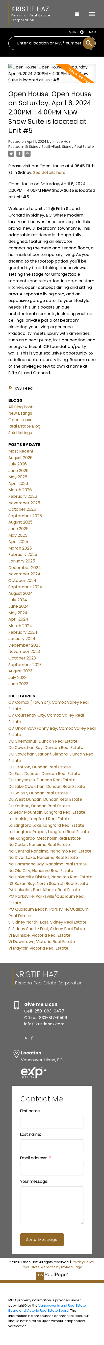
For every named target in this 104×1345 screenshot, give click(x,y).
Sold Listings (20, 433)
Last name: (30, 1134)
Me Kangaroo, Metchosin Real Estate (44, 838)
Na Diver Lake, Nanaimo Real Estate (43, 857)
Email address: (34, 1158)
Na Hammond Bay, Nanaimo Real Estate (47, 864)
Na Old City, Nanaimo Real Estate (40, 871)
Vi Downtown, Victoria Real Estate (41, 942)
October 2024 (22, 580)
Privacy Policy (83, 1262)
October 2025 (22, 509)
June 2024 (18, 606)
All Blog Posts (21, 407)
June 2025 (18, 529)
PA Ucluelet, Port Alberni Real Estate (44, 890)
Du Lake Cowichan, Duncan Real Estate (46, 786)
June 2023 (18, 684)
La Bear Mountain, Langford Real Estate (46, 812)
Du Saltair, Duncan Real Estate (38, 793)
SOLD (92, 32)
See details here (49, 172)
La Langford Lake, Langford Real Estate (46, 825)
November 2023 (24, 651)
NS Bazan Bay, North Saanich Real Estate (48, 883)
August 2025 (20, 522)
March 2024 (20, 626)
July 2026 (17, 464)
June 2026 (18, 471)
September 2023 (25, 665)
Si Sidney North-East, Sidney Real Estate (47, 922)
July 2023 (17, 677)
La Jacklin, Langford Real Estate (39, 819)
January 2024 (21, 639)
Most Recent (21, 451)
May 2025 (17, 535)
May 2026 (17, 477)
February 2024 (22, 632)
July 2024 (17, 600)
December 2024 (24, 568)
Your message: (34, 1181)
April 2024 (18, 619)
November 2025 (24, 503)
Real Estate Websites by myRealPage (52, 1267)
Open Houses (21, 420)
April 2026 (18, 483)
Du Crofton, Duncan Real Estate (39, 767)
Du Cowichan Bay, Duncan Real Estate (45, 747)
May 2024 (18, 613)
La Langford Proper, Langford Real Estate (48, 832)
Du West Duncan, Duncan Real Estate (45, 799)
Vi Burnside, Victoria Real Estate (39, 935)
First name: (30, 1111)
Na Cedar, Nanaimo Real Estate (39, 844)
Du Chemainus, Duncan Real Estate (42, 741)
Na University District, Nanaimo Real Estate (50, 877)
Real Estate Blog (24, 426)
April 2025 (18, 542)
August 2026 (20, 458)
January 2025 (21, 561)
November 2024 (24, 574)
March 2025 (20, 548)
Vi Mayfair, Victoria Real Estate (38, 948)
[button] (25, 1038)
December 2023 (24, 645)
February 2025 (22, 554)
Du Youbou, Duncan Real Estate (39, 806)
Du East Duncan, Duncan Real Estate (44, 773)
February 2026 (22, 496)
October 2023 (22, 658)
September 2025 (25, 516)
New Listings (20, 413)
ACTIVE (73, 32)
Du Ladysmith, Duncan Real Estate (41, 780)
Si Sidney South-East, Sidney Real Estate (59, 146)
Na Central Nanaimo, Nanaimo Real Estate (49, 851)
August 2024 (20, 593)
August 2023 (20, 671)
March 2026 (20, 490)
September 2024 (25, 587)
